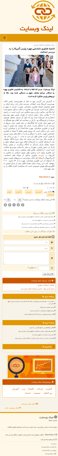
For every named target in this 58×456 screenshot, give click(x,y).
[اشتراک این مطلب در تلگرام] (18, 205)
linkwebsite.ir (44, 177)
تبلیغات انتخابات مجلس (46, 285)
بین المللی (47, 393)
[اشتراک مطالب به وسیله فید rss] (5, 205)
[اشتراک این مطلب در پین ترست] (10, 205)
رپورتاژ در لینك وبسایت (49, 450)
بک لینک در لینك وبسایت (48, 446)
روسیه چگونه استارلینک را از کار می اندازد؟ (42, 310)
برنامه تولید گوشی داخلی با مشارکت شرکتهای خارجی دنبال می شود (36, 216)
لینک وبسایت (36, 28)
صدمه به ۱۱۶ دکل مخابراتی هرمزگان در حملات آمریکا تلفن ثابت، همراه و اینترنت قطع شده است (31, 302)
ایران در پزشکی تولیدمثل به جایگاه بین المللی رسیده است (38, 227)
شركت (40, 389)
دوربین (28, 192)
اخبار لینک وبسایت (28, 404)
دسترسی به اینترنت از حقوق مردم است (43, 220)
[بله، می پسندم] (20, 200)
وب (23, 389)
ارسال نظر (47, 274)
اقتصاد (31, 389)
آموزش (41, 155)
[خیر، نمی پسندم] (8, 200)
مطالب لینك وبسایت (50, 453)
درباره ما (53, 443)
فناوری (18, 192)
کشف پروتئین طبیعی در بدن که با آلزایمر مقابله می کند (39, 314)
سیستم (37, 393)
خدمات (28, 393)
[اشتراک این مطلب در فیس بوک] (23, 205)
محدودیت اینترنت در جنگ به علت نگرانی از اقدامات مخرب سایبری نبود (34, 338)
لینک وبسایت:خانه (12, 408)
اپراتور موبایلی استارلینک (47, 307)
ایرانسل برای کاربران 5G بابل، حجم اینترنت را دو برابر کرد (37, 223)
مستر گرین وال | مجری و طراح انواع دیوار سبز (37, 289)
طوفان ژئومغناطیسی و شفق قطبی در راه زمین (42, 327)
